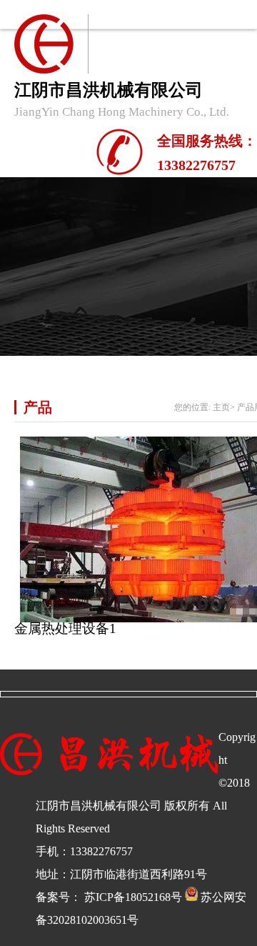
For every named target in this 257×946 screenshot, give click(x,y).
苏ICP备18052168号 (133, 897)
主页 (221, 407)
